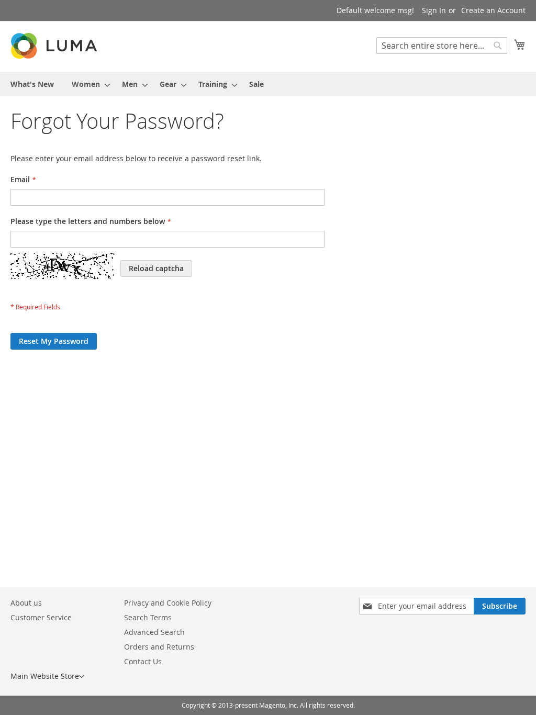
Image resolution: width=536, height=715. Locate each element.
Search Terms (148, 617)
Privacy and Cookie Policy (167, 603)
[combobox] (441, 45)
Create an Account (493, 10)
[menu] (268, 84)
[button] (47, 677)
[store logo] (54, 46)
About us (26, 603)
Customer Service (41, 617)
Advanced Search (154, 632)
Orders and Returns (159, 647)
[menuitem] (32, 84)
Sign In (434, 10)
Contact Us (143, 661)
